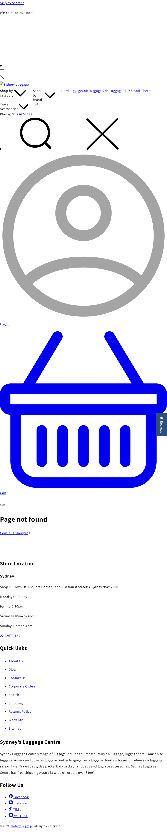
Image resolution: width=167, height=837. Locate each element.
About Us (16, 661)
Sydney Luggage (22, 826)
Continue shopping (15, 533)
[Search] (83, 135)
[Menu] (2, 72)
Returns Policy (20, 711)
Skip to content (12, 3)
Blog (12, 669)
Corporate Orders (22, 686)
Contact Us (17, 678)
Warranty (16, 720)
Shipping (16, 703)
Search (14, 694)
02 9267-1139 (22, 114)
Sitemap (15, 728)
